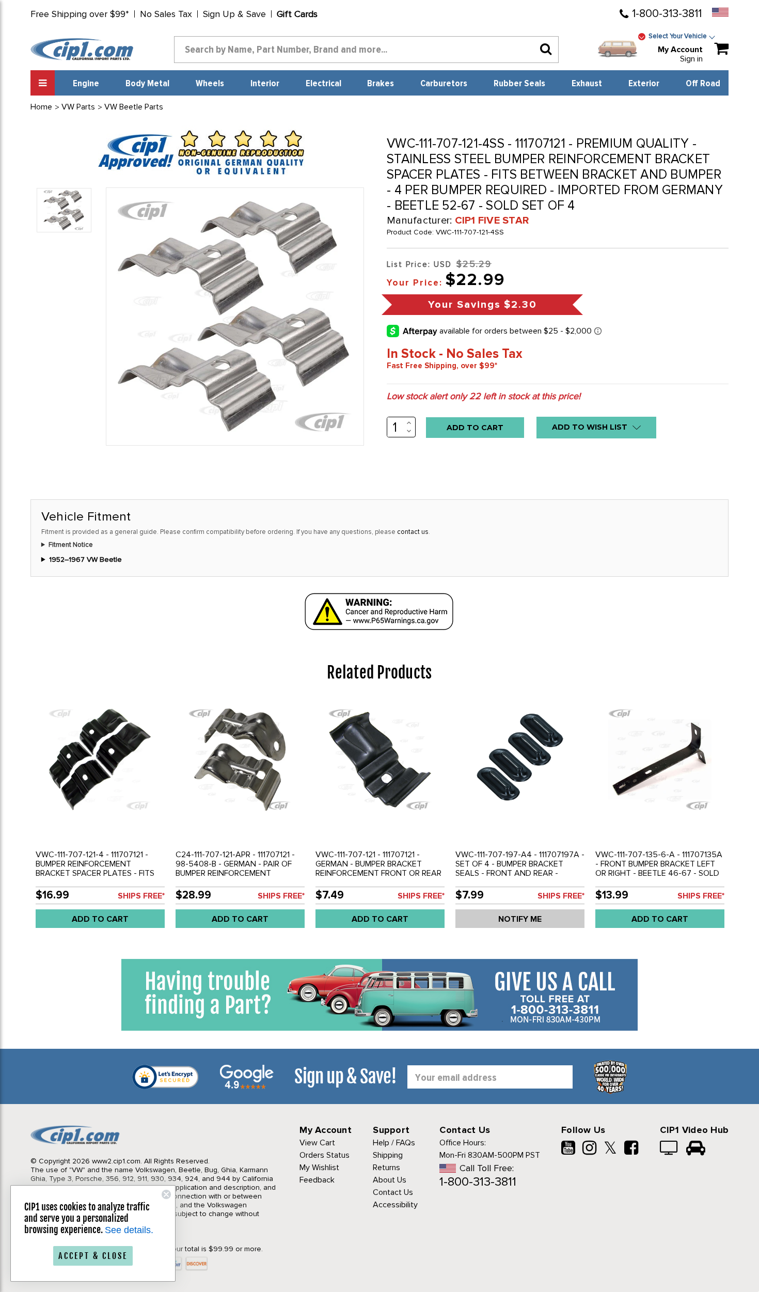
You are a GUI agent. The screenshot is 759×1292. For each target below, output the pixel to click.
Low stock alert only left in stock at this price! (483, 396)
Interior (264, 83)
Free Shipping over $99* (79, 14)
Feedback (317, 1180)
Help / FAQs (394, 1143)
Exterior (643, 83)
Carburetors (443, 83)
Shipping (388, 1155)
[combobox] (366, 49)
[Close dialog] (166, 1194)
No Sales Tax (166, 14)
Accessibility (395, 1205)
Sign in (691, 59)
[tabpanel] (100, 818)
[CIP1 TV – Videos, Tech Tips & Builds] (669, 1149)
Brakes (380, 83)
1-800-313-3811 (667, 14)
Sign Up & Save (234, 14)
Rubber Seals (519, 83)
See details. (129, 1230)
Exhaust (587, 83)
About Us (389, 1180)
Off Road (703, 83)
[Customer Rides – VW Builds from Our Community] (695, 1149)
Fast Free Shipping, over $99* (442, 365)
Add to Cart (100, 919)
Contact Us (393, 1192)
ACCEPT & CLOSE (93, 1256)
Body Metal (147, 83)
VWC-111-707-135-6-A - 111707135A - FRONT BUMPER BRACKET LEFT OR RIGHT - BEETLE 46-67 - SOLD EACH (658, 868)
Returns (386, 1167)
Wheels (210, 83)
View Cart (317, 1143)
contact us (413, 532)
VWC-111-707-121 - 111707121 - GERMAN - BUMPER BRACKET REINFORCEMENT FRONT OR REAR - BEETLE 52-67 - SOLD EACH (378, 868)
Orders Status (324, 1155)
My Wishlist (319, 1167)
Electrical (323, 83)
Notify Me (520, 919)
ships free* (141, 896)
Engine (86, 83)
